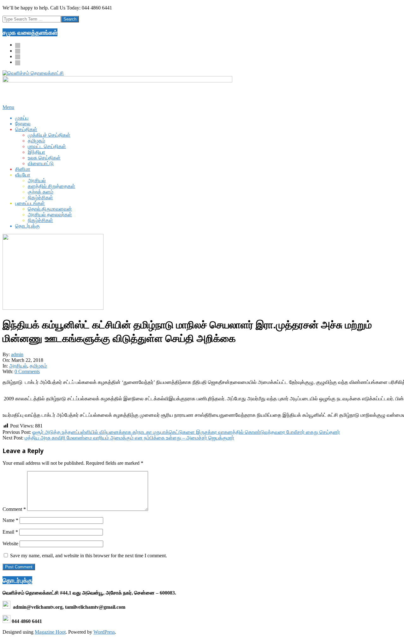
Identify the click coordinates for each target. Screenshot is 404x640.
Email (10, 532)
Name (10, 520)
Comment (14, 509)
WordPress (104, 632)
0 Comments (27, 371)
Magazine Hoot (50, 632)
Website (10, 543)
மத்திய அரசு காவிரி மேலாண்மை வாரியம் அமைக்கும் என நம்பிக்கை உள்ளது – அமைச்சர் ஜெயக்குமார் (129, 437)
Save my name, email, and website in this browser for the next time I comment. (88, 555)
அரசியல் (18, 365)
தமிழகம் (38, 365)
